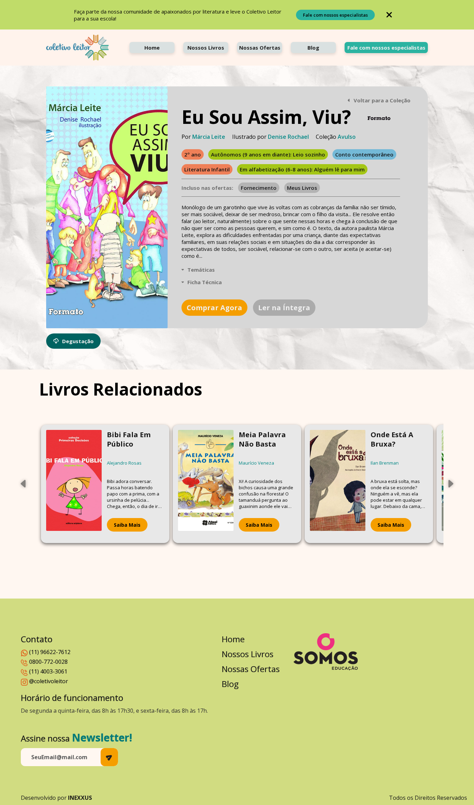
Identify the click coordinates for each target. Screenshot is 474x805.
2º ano (192, 154)
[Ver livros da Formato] (379, 118)
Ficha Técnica (204, 282)
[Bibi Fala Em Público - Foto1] (74, 484)
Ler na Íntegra (284, 307)
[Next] (450, 483)
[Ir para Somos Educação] (326, 651)
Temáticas (201, 269)
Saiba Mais (127, 525)
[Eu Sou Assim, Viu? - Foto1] (107, 207)
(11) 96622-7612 (49, 652)
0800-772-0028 (48, 662)
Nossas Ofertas (259, 47)
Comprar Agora (214, 307)
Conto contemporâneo (364, 154)
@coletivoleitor (48, 681)
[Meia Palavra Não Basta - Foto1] (206, 484)
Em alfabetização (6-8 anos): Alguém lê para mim (302, 169)
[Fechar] (389, 15)
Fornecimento (259, 187)
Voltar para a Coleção (382, 100)
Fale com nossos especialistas (335, 15)
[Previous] (23, 483)
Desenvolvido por (56, 798)
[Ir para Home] (77, 47)
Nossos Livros (205, 47)
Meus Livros (302, 187)
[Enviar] (109, 757)
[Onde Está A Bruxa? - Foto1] (337, 484)
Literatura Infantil (207, 169)
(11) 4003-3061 (48, 671)
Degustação (78, 341)
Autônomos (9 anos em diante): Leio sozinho (268, 154)
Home (152, 47)
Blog (313, 47)
